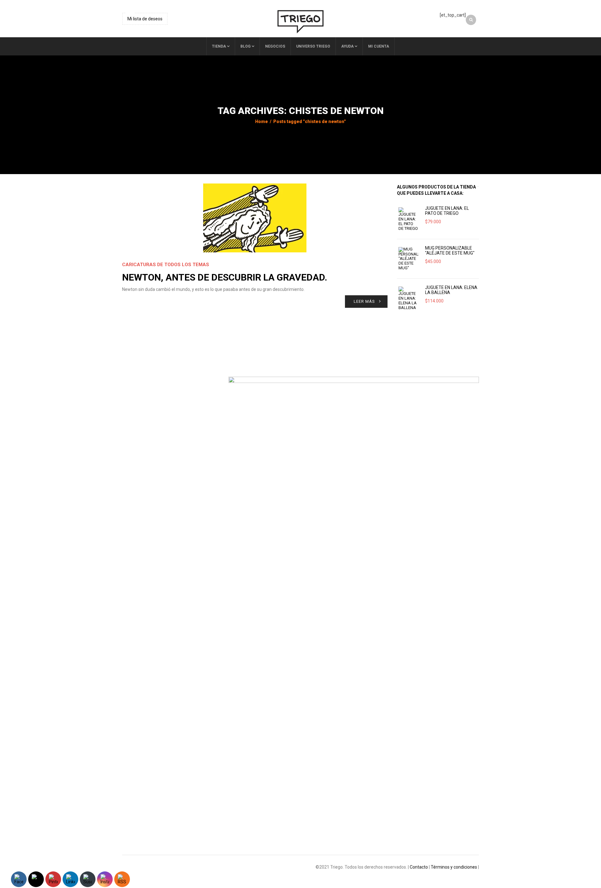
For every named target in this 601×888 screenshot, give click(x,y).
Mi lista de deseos (144, 18)
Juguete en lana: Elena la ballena (451, 290)
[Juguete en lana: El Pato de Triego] (408, 219)
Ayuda (347, 46)
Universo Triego (313, 46)
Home (261, 121)
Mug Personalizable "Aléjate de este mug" (450, 250)
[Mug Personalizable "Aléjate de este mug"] (408, 258)
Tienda (219, 46)
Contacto (419, 867)
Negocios (275, 46)
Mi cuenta (378, 46)
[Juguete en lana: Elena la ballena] (408, 298)
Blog (245, 46)
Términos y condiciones (454, 867)
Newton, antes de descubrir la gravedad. (224, 277)
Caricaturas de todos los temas (165, 264)
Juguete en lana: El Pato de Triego (447, 211)
